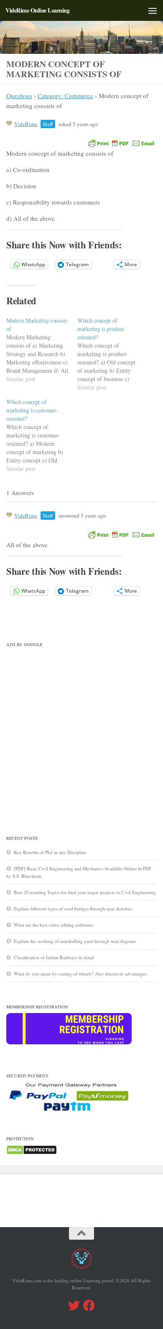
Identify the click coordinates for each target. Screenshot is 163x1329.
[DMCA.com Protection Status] (31, 1153)
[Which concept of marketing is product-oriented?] (112, 354)
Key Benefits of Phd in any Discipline (50, 852)
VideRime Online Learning (37, 10)
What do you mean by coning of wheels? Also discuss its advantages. (81, 973)
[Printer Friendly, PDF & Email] (121, 142)
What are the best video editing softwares (53, 925)
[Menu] (152, 10)
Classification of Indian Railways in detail (54, 957)
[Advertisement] (81, 732)
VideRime (25, 124)
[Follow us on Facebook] (89, 1305)
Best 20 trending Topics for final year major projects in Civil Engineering (85, 892)
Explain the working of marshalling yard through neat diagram (75, 941)
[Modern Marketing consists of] (41, 349)
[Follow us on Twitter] (74, 1305)
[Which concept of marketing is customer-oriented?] (41, 435)
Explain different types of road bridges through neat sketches (73, 908)
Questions (19, 95)
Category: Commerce (65, 95)
